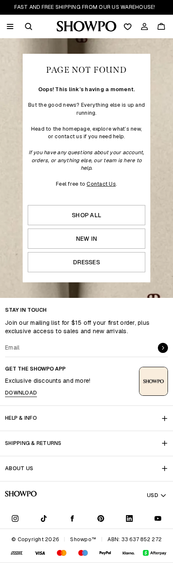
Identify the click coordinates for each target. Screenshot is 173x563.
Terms (134, 317)
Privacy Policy (123, 317)
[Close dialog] (168, 237)
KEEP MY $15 (130, 326)
